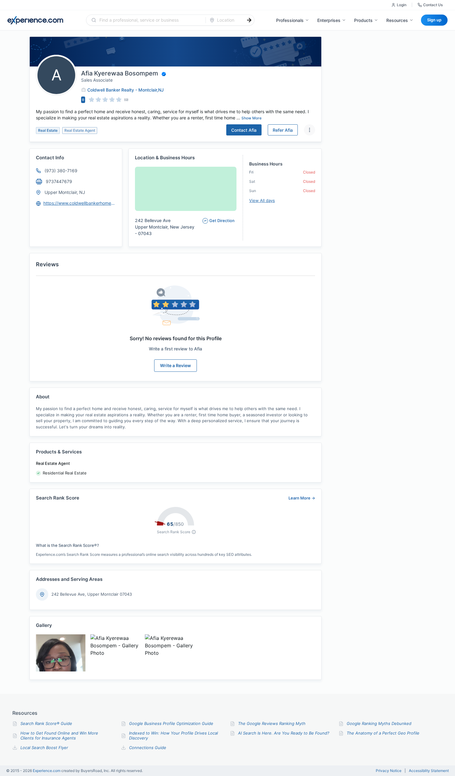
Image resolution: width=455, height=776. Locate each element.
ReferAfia (283, 130)
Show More (251, 118)
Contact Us (433, 4)
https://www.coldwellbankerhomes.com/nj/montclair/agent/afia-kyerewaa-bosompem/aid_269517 (79, 203)
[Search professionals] (249, 20)
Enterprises (328, 20)
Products (363, 20)
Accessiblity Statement (429, 771)
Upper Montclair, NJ (65, 192)
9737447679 (59, 181)
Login (401, 4)
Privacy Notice (388, 771)
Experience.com (47, 770)
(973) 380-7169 (61, 170)
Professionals (290, 20)
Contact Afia (244, 130)
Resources (397, 20)
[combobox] (149, 20)
